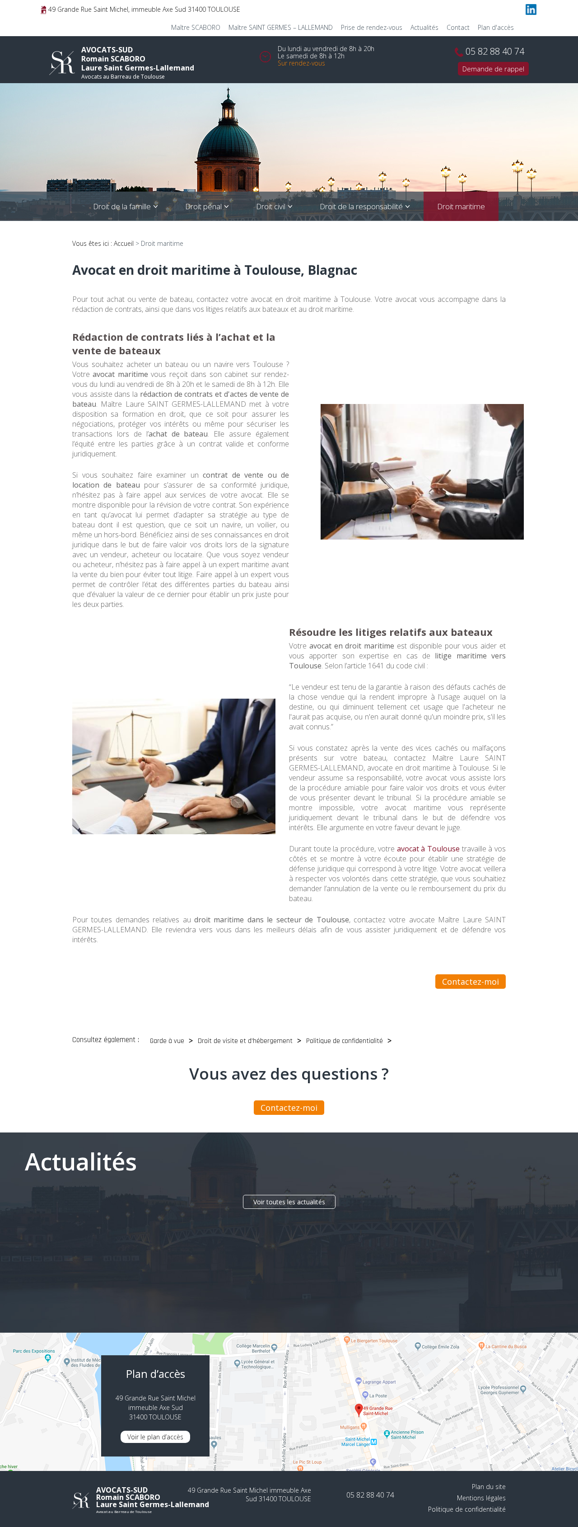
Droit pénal (203, 206)
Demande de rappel (493, 68)
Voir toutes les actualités (289, 1202)
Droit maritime (461, 206)
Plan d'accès (496, 27)
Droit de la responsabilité (361, 206)
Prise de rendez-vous (371, 27)
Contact (458, 27)
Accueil (124, 243)
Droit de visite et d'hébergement (245, 1041)
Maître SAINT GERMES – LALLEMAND (280, 27)
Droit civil (270, 206)
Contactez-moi (470, 981)
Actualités (424, 27)
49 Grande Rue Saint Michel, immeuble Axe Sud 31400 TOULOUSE (143, 9)
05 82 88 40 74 (495, 51)
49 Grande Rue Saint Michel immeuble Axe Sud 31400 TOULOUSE (249, 1494)
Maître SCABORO (195, 27)
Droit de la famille (122, 206)
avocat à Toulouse (428, 849)
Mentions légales (481, 1498)
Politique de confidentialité (344, 1041)
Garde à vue (167, 1041)
